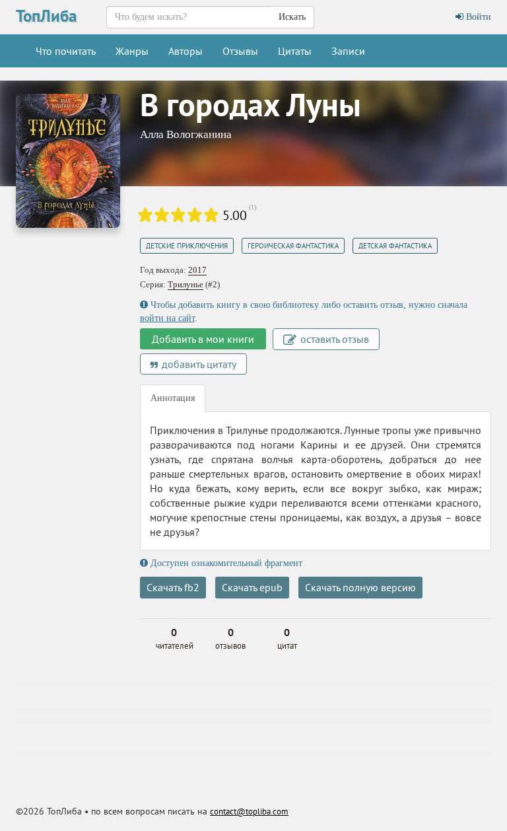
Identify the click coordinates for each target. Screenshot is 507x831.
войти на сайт (167, 318)
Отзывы (240, 50)
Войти (477, 17)
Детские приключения (187, 245)
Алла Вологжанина (186, 134)
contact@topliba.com (249, 811)
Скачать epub (252, 587)
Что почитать (66, 50)
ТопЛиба (46, 15)
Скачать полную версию (360, 587)
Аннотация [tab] (173, 398)
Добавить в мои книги (203, 338)
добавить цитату (197, 364)
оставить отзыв (333, 338)
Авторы (185, 50)
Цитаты (295, 50)
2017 (197, 270)
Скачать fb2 (173, 587)
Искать (292, 17)
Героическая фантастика (293, 245)
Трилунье (185, 284)
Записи (348, 50)
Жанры (132, 50)
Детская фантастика (395, 245)
